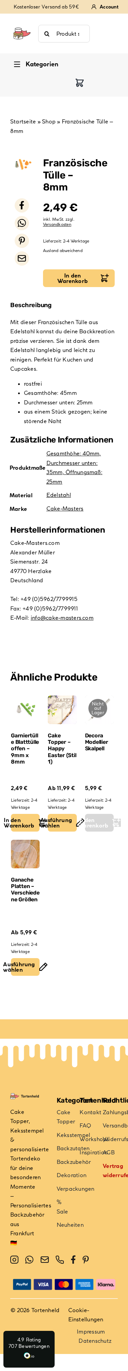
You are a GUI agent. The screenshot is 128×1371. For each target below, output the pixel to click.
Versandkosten (57, 224)
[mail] (45, 1260)
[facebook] (73, 1260)
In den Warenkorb (72, 278)
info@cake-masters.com (62, 617)
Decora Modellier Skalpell (96, 742)
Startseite (23, 121)
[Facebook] (22, 205)
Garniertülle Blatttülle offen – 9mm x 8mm (25, 748)
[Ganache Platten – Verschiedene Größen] (25, 854)
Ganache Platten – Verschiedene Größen (25, 889)
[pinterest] (86, 1260)
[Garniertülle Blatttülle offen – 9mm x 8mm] (25, 710)
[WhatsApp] (22, 223)
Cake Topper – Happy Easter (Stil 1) (62, 748)
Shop (49, 121)
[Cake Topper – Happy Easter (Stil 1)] (62, 710)
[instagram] (14, 1260)
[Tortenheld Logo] (22, 24)
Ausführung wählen (60, 823)
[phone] (60, 1260)
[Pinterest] (22, 241)
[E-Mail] (22, 258)
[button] (29, 1349)
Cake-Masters (65, 508)
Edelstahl (58, 494)
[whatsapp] (29, 1260)
